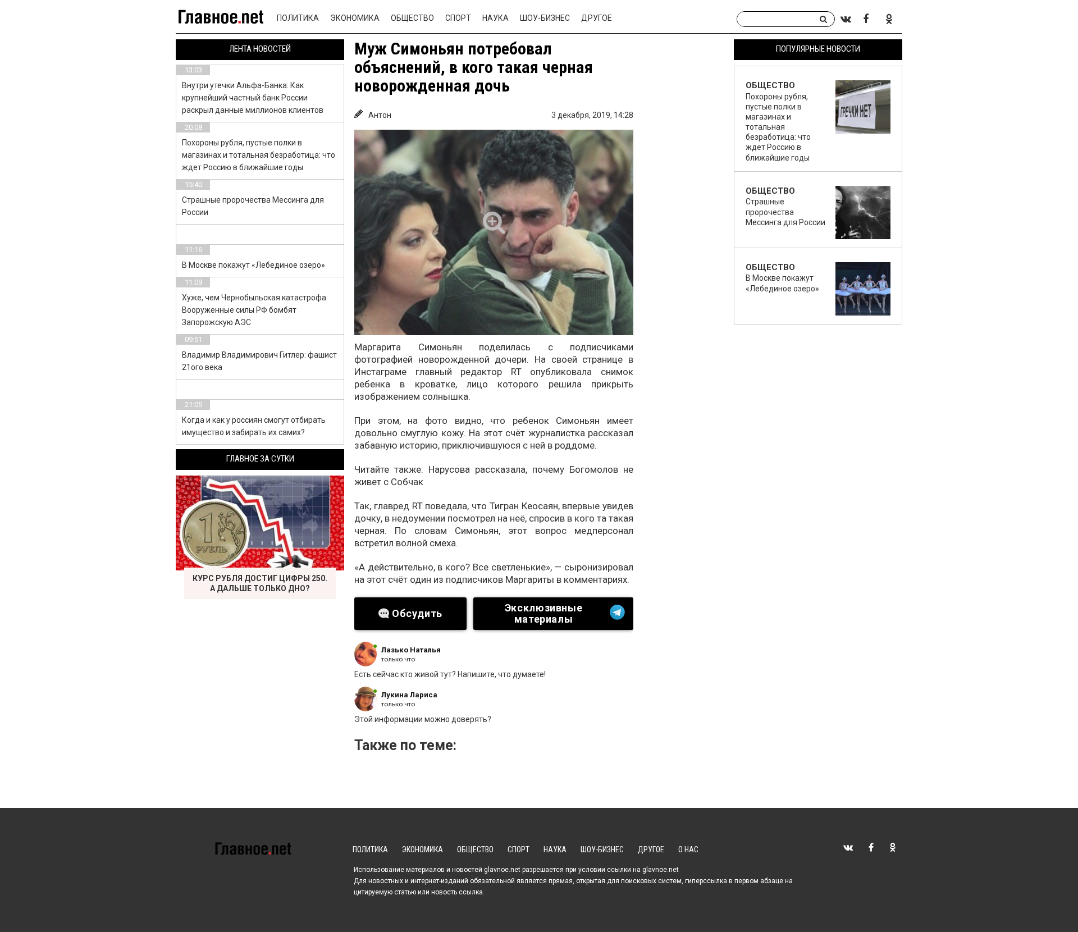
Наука (495, 18)
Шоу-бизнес (545, 18)
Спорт (458, 18)
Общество (412, 18)
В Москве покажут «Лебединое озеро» (253, 265)
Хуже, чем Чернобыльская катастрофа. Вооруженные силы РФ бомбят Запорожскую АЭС (255, 310)
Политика (298, 18)
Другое (596, 18)
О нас (688, 849)
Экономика (355, 18)
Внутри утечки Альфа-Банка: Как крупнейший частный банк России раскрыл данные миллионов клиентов (252, 98)
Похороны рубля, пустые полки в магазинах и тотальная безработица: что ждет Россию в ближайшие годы (258, 155)
